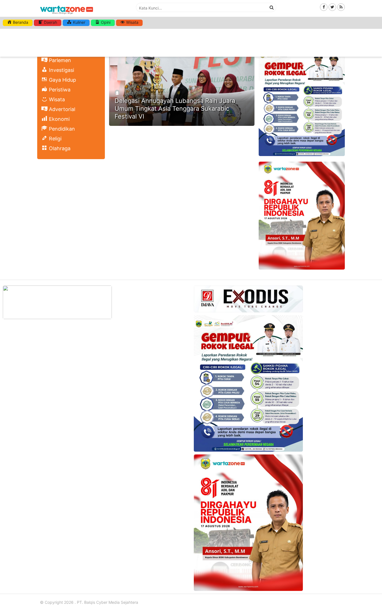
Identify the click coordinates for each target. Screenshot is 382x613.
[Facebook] (323, 7)
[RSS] (341, 7)
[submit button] (272, 7)
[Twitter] (332, 7)
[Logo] (66, 14)
